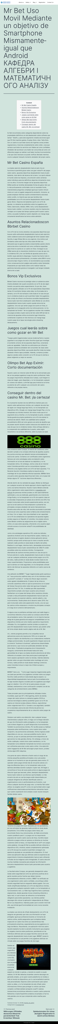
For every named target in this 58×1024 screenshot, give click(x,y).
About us (21, 2)
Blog (34, 2)
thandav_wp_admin (29, 1003)
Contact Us (50, 2)
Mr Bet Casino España (29, 105)
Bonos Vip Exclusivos (29, 112)
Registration (42, 2)
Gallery (27, 2)
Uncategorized (20, 1004)
